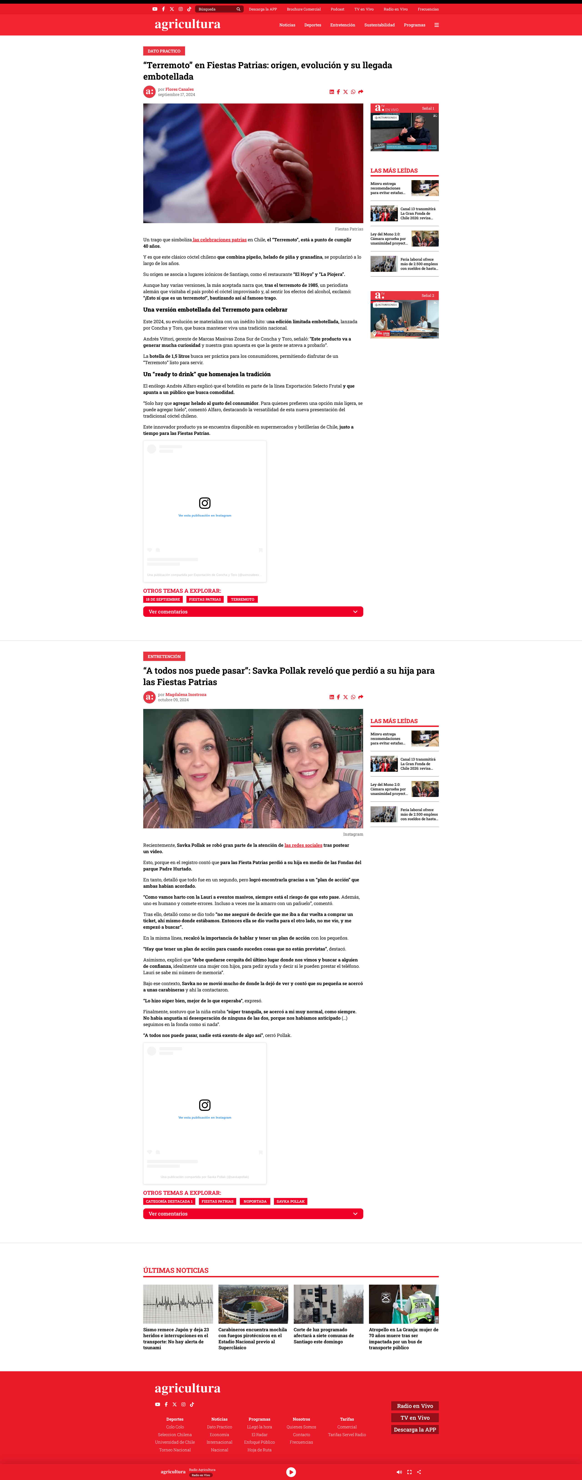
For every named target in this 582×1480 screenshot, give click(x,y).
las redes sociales (303, 845)
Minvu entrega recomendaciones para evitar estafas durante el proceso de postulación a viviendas (389, 188)
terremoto (242, 599)
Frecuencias (428, 9)
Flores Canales (180, 89)
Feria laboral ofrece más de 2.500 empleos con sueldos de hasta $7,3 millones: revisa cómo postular (419, 264)
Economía (219, 1434)
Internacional (219, 1442)
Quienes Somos (301, 1427)
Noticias (287, 25)
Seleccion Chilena (175, 1434)
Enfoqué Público (259, 1442)
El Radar (260, 1434)
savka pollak (291, 1201)
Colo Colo (175, 1427)
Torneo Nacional (175, 1449)
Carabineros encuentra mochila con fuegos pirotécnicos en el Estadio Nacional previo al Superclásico (252, 1338)
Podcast (337, 9)
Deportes (312, 25)
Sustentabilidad (379, 25)
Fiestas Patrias (205, 599)
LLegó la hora (259, 1427)
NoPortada (255, 1201)
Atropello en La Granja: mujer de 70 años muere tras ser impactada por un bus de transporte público (404, 1338)
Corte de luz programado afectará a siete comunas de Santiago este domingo (324, 1335)
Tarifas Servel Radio (347, 1434)
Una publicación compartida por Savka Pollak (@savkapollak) (205, 1177)
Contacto (301, 1434)
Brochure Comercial (304, 9)
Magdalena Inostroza (186, 694)
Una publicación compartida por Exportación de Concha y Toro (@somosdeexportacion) (210, 575)
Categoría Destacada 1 (169, 1201)
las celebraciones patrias (219, 239)
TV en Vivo (364, 9)
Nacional (219, 1449)
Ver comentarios (168, 611)
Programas (414, 25)
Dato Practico (164, 51)
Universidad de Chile (175, 1442)
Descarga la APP (263, 9)
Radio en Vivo (396, 9)
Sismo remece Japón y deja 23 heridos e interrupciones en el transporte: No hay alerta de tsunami (176, 1338)
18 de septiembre (163, 599)
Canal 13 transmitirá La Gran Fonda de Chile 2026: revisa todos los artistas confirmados (418, 213)
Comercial (347, 1427)
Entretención (342, 25)
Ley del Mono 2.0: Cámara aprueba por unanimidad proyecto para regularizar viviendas (389, 238)
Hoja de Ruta (260, 1449)
